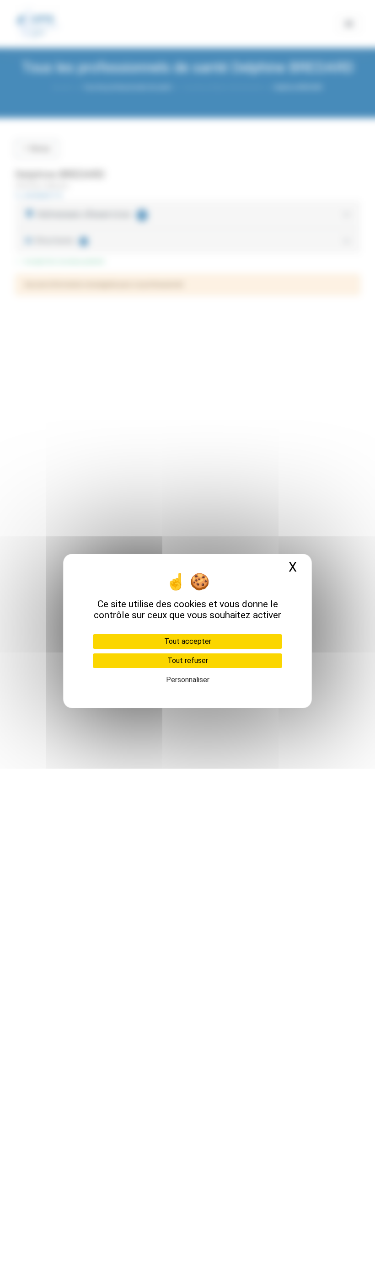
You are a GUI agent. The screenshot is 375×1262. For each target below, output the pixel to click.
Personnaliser (187, 679)
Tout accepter (187, 641)
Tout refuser (187, 660)
